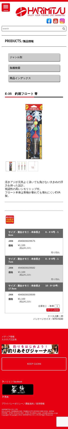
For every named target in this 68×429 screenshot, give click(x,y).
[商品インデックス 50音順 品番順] (34, 78)
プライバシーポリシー (12, 403)
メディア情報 (8, 336)
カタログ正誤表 (9, 339)
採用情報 (40, 403)
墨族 (6, 397)
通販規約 (29, 403)
